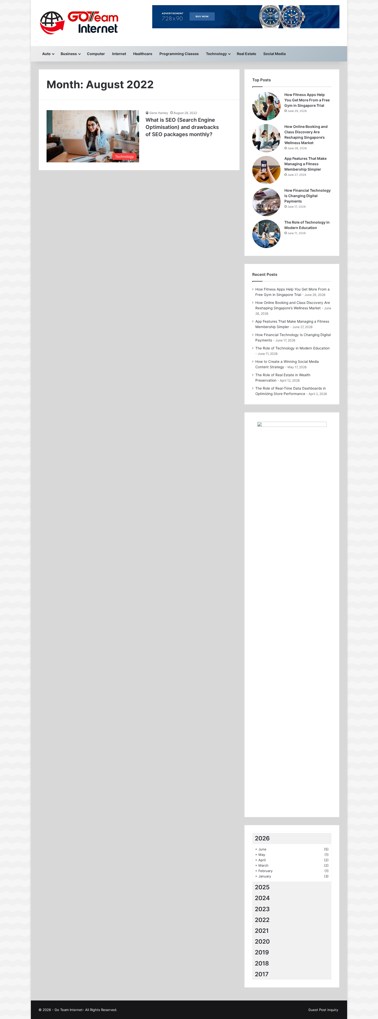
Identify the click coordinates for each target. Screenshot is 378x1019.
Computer (96, 53)
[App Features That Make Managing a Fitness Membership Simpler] (266, 170)
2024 (262, 898)
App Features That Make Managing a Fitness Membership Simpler (305, 163)
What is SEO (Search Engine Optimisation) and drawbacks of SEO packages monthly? (182, 127)
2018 (262, 963)
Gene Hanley (158, 113)
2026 (262, 838)
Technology (216, 53)
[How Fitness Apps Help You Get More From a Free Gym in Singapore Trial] (266, 106)
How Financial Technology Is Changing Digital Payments (307, 195)
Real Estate (246, 53)
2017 (262, 974)
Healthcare (142, 53)
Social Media (274, 53)
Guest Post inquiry (323, 1010)
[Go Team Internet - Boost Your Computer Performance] (84, 23)
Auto (46, 53)
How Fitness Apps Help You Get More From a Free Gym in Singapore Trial (307, 100)
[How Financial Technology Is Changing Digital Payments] (266, 202)
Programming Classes (179, 53)
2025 (262, 887)
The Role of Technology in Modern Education (292, 348)
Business (69, 53)
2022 (262, 920)
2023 (262, 909)
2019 (262, 952)
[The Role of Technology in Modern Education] (266, 234)
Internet (119, 53)
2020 (262, 941)
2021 (262, 930)
